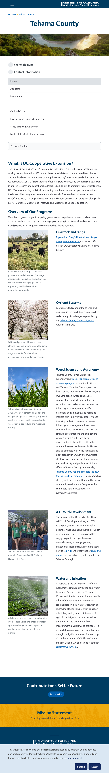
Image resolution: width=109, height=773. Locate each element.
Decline (81, 766)
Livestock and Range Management (27, 119)
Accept (94, 766)
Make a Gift (56, 694)
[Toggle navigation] (12, 4)
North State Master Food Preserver (27, 134)
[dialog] (54, 758)
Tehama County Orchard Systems (77, 320)
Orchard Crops (17, 111)
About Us (15, 88)
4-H (12, 103)
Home (13, 81)
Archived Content (19, 146)
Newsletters (16, 96)
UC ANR (12, 14)
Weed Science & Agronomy (24, 126)
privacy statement (73, 758)
